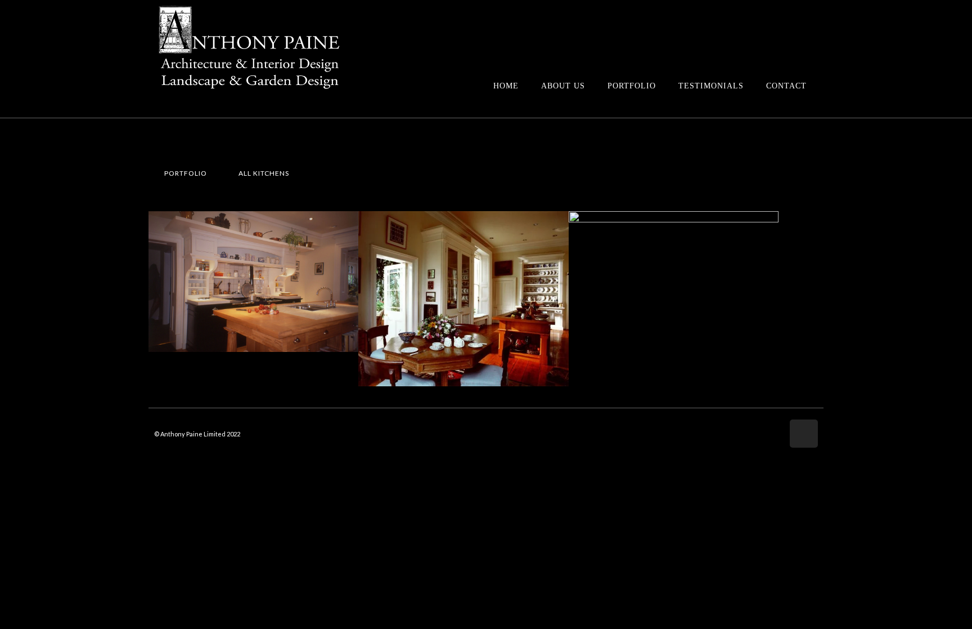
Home (506, 86)
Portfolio (632, 86)
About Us (563, 86)
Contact (786, 86)
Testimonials (711, 86)
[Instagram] (804, 434)
